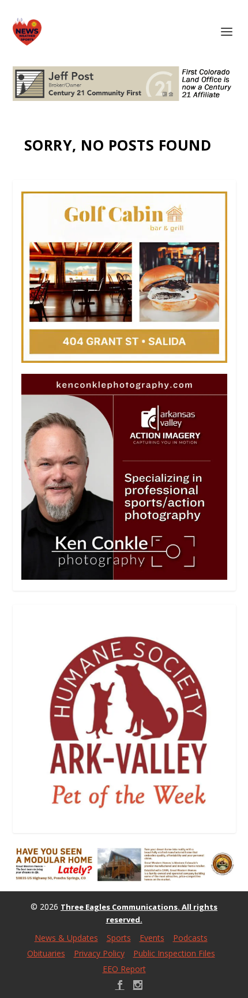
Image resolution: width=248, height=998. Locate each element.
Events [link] (152, 937)
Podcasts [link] (190, 937)
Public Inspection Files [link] (174, 953)
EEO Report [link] (124, 968)
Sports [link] (119, 937)
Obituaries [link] (46, 953)
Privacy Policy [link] (99, 953)
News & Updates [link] (66, 937)
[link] (27, 31)
